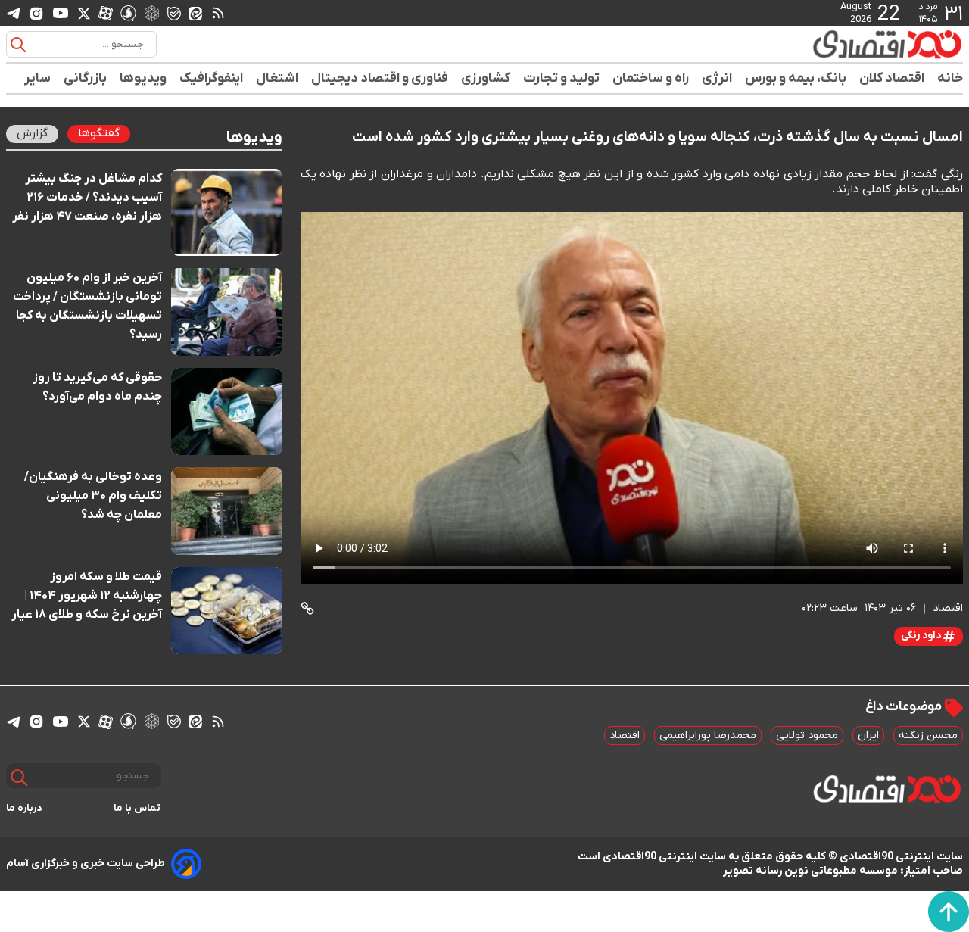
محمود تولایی (807, 735)
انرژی (717, 78)
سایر (37, 78)
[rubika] (152, 12)
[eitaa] (195, 12)
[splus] (128, 12)
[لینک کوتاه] (307, 608)
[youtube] (60, 13)
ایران (868, 735)
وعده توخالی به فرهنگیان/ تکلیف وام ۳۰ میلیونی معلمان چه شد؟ (93, 495)
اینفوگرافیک (211, 78)
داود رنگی (922, 635)
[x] (84, 12)
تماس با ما (137, 808)
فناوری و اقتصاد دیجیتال (380, 78)
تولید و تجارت (561, 78)
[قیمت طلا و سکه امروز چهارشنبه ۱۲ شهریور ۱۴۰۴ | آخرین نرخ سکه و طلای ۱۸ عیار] (226, 610)
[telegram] (13, 13)
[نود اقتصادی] (843, 44)
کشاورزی (486, 78)
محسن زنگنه (928, 735)
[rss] (218, 13)
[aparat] (105, 12)
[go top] (948, 911)
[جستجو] (18, 45)
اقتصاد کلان (892, 78)
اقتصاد (624, 735)
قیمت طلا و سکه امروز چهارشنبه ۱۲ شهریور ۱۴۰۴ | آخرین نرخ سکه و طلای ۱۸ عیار (86, 595)
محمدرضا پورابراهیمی (707, 735)
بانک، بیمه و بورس (796, 78)
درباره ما (24, 808)
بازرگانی (85, 78)
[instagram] (36, 12)
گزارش (32, 133)
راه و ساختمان (651, 78)
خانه (950, 78)
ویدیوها (143, 78)
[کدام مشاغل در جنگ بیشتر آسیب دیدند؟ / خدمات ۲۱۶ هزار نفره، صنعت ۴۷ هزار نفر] (226, 212)
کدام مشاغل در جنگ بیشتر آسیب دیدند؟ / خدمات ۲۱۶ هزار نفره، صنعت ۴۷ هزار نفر (87, 197)
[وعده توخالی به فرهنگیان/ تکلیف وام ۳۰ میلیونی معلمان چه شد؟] (226, 510)
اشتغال (277, 78)
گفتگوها (99, 133)
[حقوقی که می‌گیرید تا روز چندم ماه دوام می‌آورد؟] (226, 411)
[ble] (174, 12)
